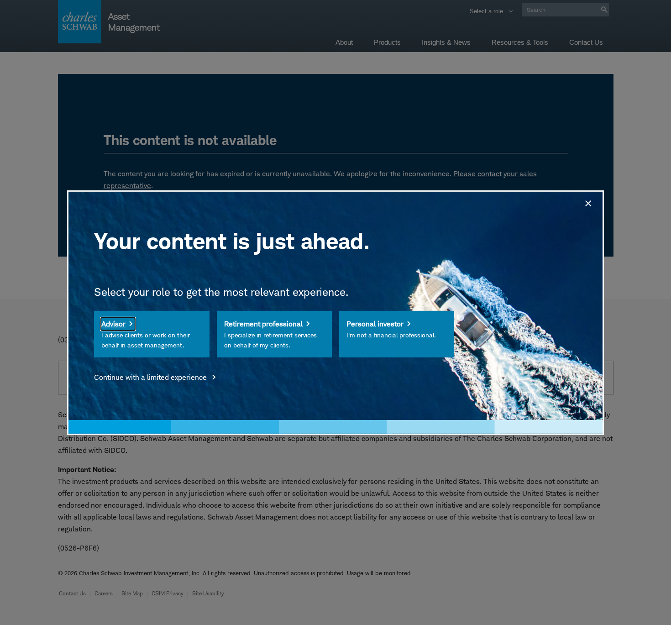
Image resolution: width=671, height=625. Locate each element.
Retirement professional (263, 324)
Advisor (113, 324)
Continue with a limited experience (151, 377)
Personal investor (375, 324)
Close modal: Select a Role (587, 202)
